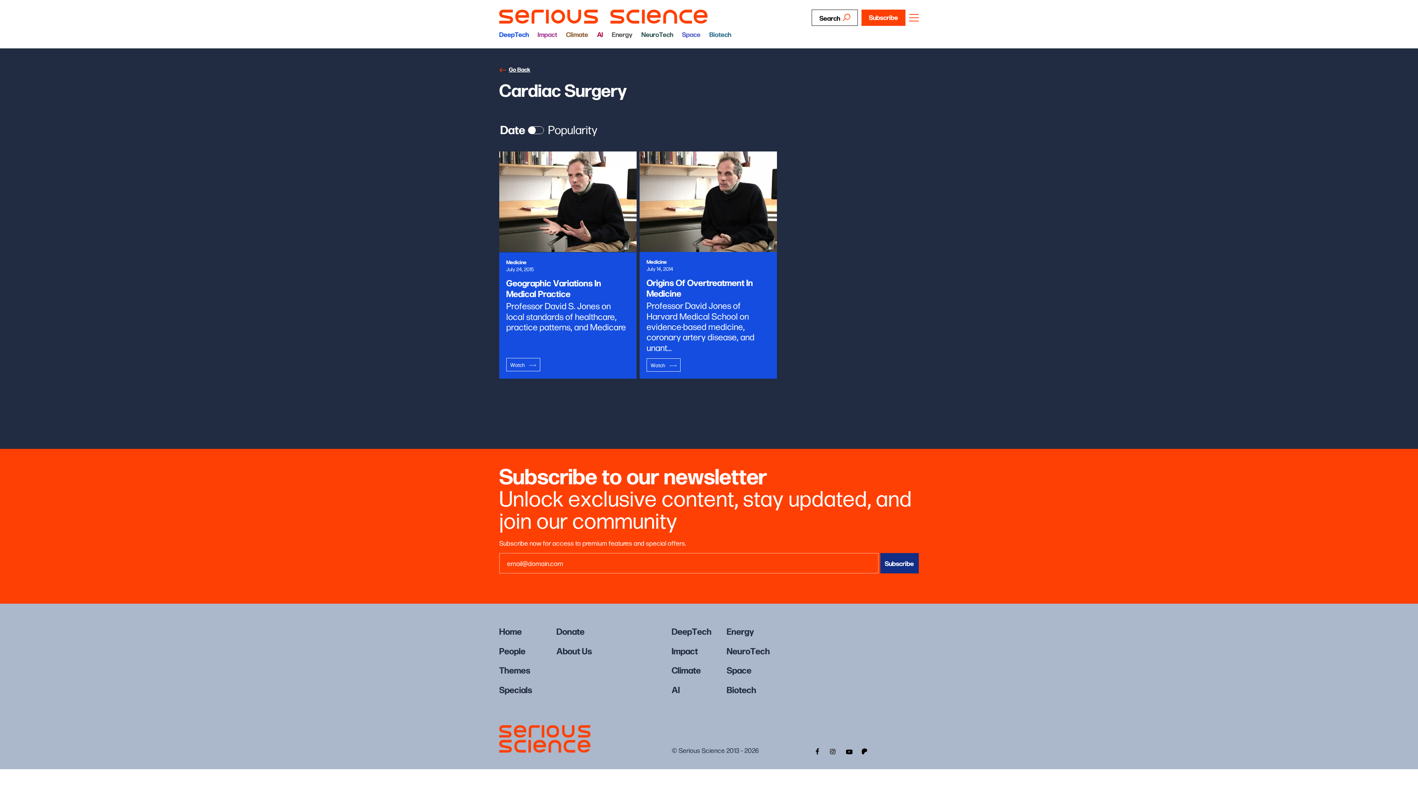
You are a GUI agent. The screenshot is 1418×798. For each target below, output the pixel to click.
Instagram (832, 750)
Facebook (816, 750)
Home (510, 630)
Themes (514, 669)
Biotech (720, 34)
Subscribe (883, 17)
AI (600, 34)
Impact (547, 34)
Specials (515, 689)
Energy (622, 34)
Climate (577, 34)
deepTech (514, 34)
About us (574, 650)
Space (691, 34)
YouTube (849, 750)
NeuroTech (657, 34)
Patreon (865, 750)
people (512, 650)
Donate (570, 630)
